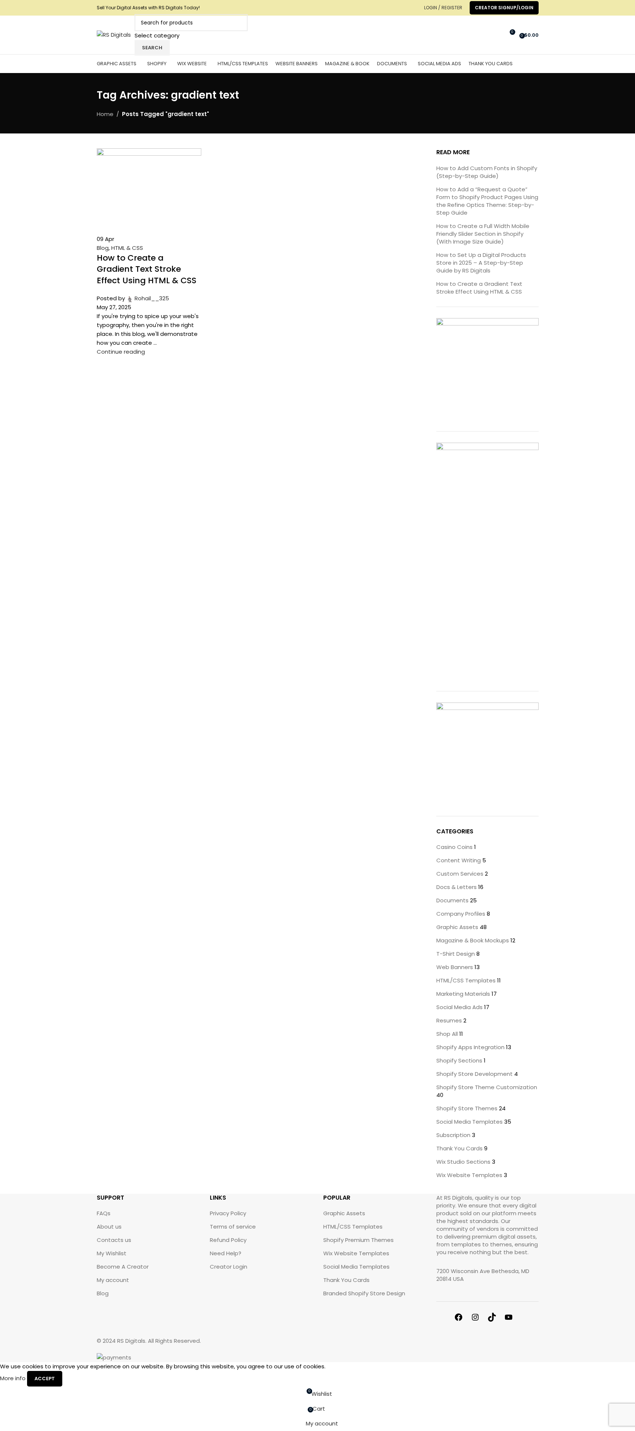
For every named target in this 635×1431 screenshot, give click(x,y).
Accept (44, 1378)
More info (13, 1378)
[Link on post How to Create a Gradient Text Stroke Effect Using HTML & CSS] (317, 681)
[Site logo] (114, 34)
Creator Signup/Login (504, 7)
